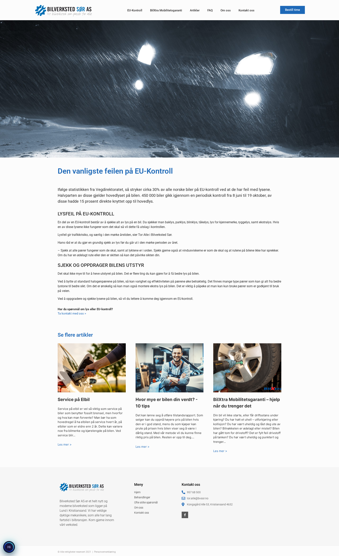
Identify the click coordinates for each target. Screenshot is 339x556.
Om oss (226, 10)
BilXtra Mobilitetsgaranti (166, 10)
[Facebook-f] (185, 515)
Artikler (195, 10)
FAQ (210, 10)
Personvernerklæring (105, 552)
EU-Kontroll (134, 10)
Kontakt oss (246, 10)
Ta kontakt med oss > (72, 313)
